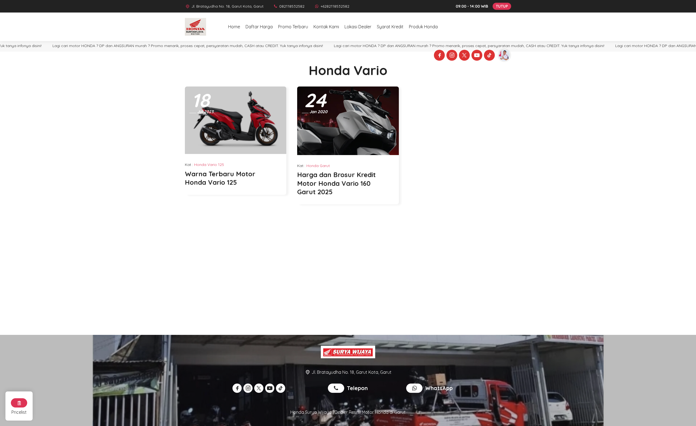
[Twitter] (463, 56)
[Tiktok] (488, 56)
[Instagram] (451, 56)
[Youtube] (476, 56)
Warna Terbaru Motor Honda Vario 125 (220, 178)
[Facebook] (438, 56)
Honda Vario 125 (209, 164)
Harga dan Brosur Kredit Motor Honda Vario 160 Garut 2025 (336, 183)
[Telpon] (337, 389)
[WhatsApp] (415, 389)
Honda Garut (318, 165)
